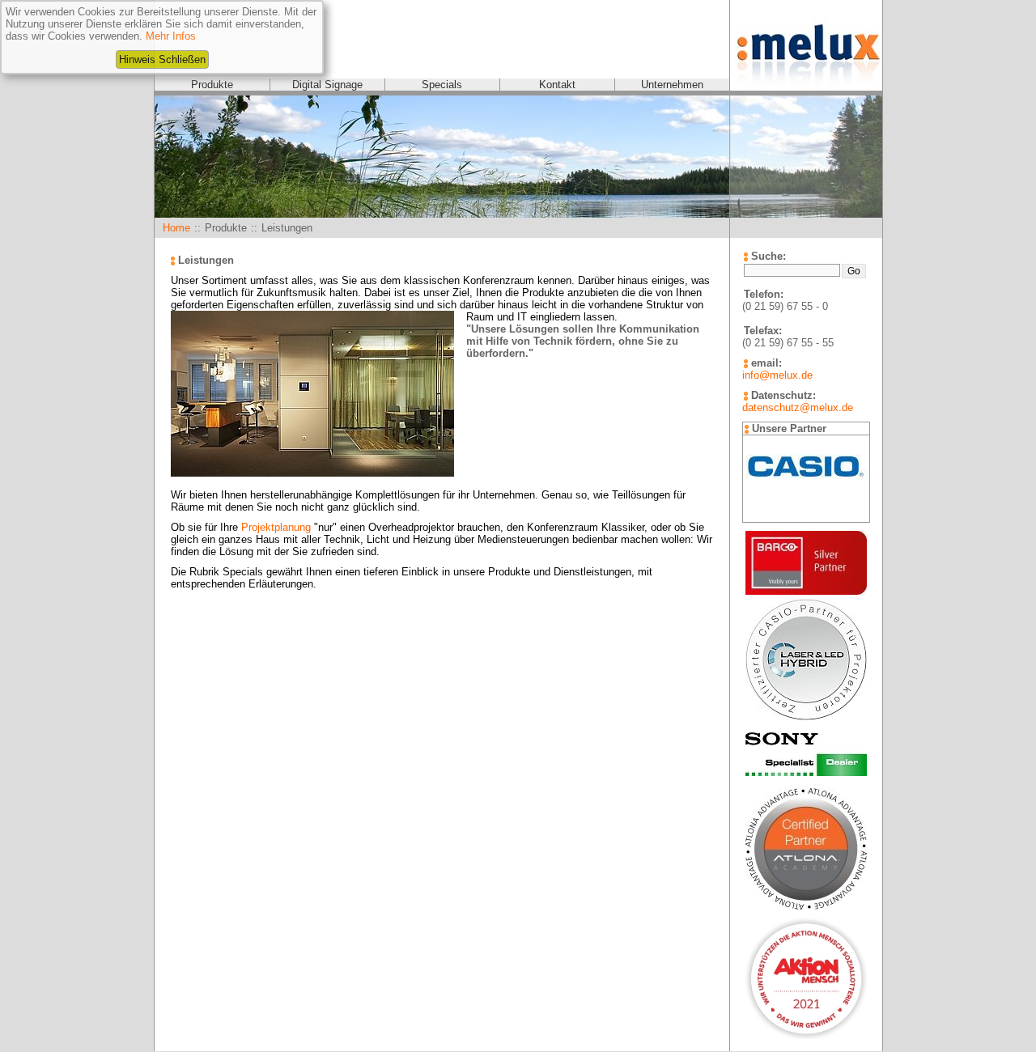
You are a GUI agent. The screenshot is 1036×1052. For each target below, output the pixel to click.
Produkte (212, 84)
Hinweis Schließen (162, 59)
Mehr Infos (171, 36)
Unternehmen (672, 84)
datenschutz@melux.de (797, 407)
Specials (442, 84)
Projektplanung (276, 527)
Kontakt (557, 84)
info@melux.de (777, 375)
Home (176, 228)
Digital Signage (327, 84)
